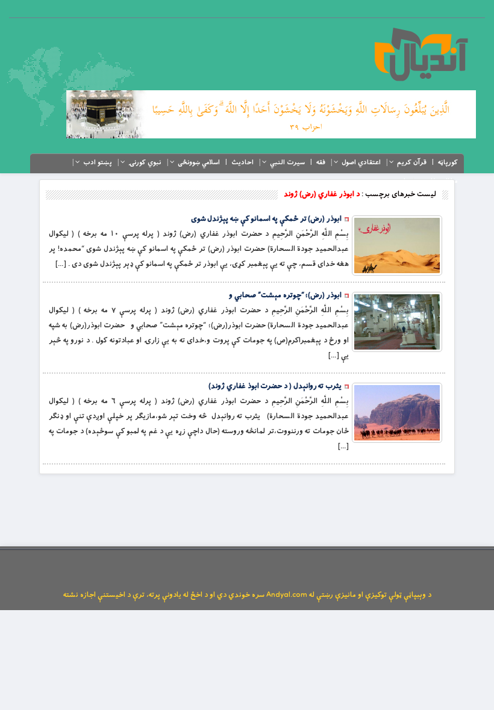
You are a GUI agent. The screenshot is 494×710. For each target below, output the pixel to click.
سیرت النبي (287, 162)
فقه (320, 162)
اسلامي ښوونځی (199, 162)
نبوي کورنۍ (144, 162)
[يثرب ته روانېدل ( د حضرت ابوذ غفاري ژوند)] (397, 413)
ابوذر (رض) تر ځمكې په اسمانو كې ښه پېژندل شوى (266, 219)
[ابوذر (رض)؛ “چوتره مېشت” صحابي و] (397, 322)
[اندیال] (421, 54)
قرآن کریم (412, 162)
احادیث (242, 162)
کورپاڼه (448, 162)
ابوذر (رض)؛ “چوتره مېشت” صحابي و (285, 295)
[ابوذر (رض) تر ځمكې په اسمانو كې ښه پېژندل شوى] (397, 245)
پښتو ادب (97, 162)
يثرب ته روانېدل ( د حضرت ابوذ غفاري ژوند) (275, 386)
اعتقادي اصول (361, 162)
